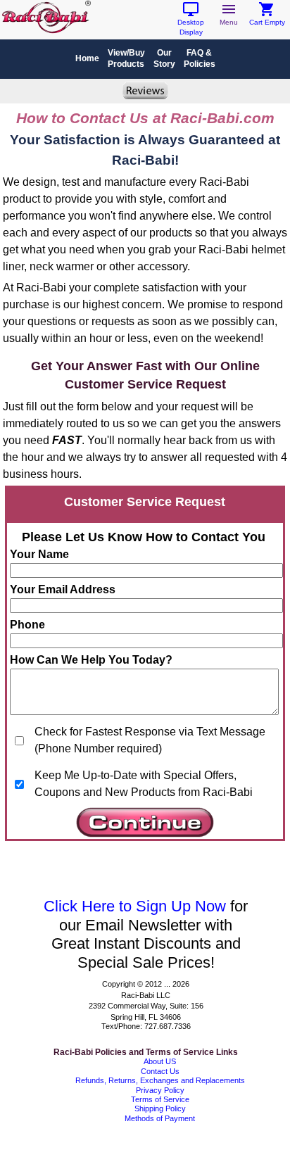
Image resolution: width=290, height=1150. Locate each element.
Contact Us (160, 1071)
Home (87, 58)
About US (160, 1061)
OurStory (164, 58)
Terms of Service (160, 1099)
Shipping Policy (160, 1108)
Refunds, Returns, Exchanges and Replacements (160, 1080)
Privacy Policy (160, 1090)
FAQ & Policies (199, 58)
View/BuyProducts (126, 58)
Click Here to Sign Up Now (135, 906)
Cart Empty (267, 18)
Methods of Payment (160, 1118)
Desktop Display (190, 23)
